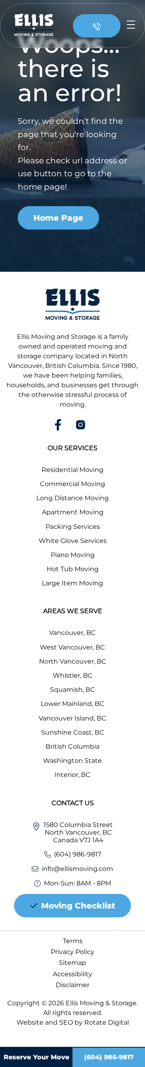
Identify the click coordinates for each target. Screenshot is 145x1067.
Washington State (72, 760)
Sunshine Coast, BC (72, 732)
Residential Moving (72, 470)
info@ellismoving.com (77, 869)
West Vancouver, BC (72, 647)
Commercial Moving (72, 484)
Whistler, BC (73, 675)
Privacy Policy (72, 952)
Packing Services (73, 526)
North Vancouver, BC (72, 661)
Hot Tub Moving (73, 569)
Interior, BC (72, 775)
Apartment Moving (73, 512)
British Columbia (72, 746)
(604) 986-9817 (77, 854)
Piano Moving (73, 555)
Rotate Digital (106, 1022)
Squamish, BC (72, 689)
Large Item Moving (72, 583)
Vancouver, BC (72, 633)
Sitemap (72, 963)
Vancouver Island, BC (72, 718)
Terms (73, 941)
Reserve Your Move (36, 1057)
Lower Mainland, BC (72, 704)
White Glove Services (73, 541)
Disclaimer (72, 985)
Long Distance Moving (72, 498)
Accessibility (72, 974)
